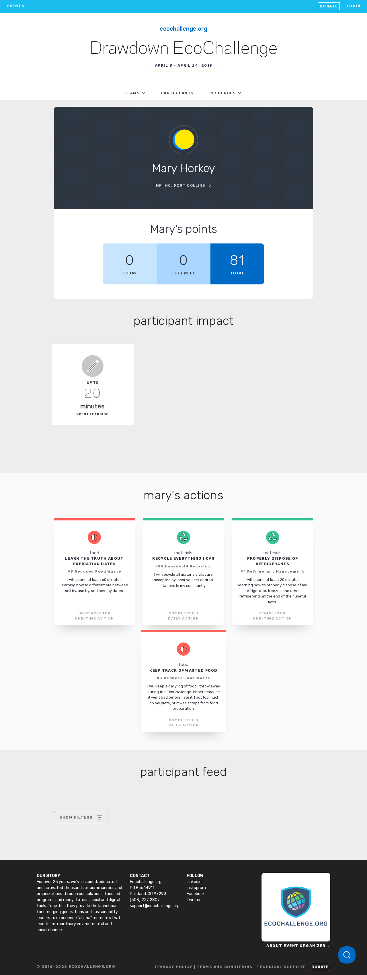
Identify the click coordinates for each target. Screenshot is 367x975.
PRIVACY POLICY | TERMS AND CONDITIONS (204, 967)
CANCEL (68, 866)
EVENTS (15, 6)
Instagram (196, 887)
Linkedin (194, 881)
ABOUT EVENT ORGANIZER (296, 945)
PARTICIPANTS (177, 93)
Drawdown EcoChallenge (184, 49)
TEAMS (132, 93)
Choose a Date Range (80, 839)
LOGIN (354, 6)
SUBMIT (101, 866)
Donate (329, 6)
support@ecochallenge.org (154, 905)
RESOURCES (222, 93)
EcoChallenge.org (183, 28)
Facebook (196, 893)
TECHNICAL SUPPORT (281, 967)
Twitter (194, 899)
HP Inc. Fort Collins (181, 185)
